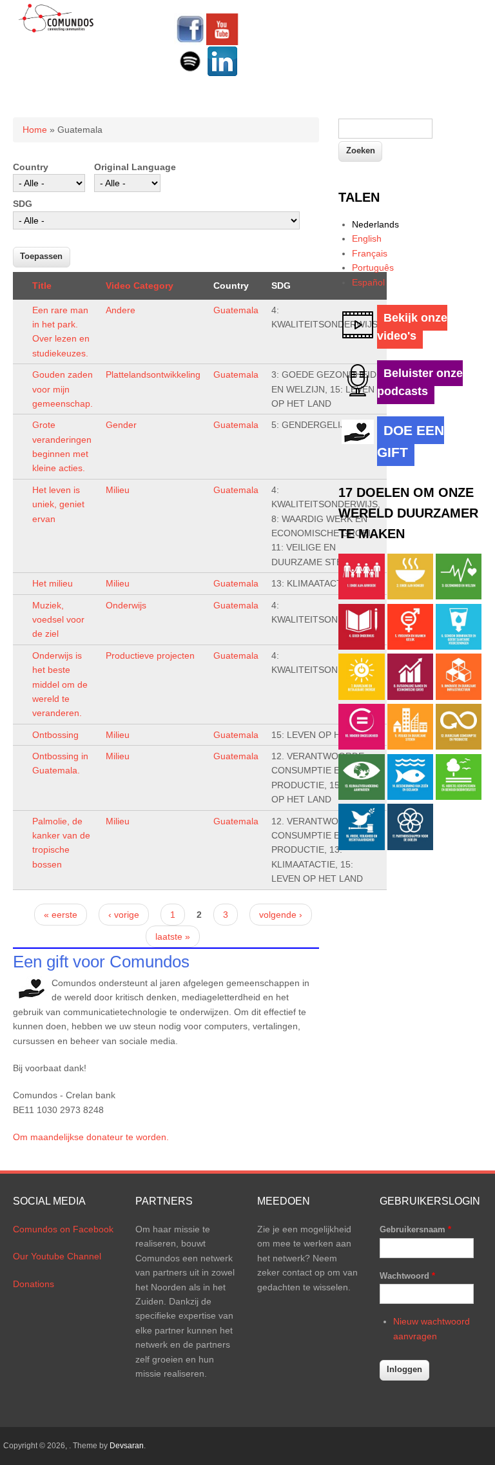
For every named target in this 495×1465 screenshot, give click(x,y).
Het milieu (52, 583)
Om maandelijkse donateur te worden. (91, 1137)
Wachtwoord (407, 1276)
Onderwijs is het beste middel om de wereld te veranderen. (60, 684)
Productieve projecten (150, 655)
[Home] (56, 30)
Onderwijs (126, 605)
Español (368, 282)
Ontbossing (55, 735)
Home (35, 129)
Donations (33, 1284)
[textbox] (385, 129)
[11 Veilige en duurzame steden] (410, 746)
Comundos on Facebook (63, 1229)
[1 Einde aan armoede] (361, 596)
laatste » (172, 936)
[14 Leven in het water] (410, 796)
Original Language (135, 167)
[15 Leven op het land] (458, 796)
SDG (22, 204)
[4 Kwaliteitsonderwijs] (361, 646)
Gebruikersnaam (415, 1229)
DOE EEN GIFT (410, 441)
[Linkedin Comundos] (222, 74)
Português (373, 267)
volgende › (280, 914)
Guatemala (235, 310)
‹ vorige (123, 914)
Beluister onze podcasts (420, 382)
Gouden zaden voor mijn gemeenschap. (62, 389)
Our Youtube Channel (57, 1256)
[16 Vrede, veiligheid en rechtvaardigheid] (361, 847)
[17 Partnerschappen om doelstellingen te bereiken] (410, 847)
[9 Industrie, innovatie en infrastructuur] (458, 697)
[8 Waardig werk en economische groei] (410, 697)
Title (42, 285)
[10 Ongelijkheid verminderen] (361, 746)
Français (369, 253)
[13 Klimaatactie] (361, 796)
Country (30, 167)
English (367, 238)
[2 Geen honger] (410, 596)
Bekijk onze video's (412, 326)
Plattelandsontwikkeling (153, 374)
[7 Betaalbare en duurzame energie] (361, 697)
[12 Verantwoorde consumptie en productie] (458, 746)
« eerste (60, 914)
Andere (120, 310)
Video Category (139, 285)
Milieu (118, 490)
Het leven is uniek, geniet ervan (58, 504)
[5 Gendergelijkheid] (410, 646)
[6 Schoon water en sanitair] (458, 646)
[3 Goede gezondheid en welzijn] (458, 596)
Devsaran (127, 1445)
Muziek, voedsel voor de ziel (58, 619)
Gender (121, 425)
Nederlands (375, 224)
